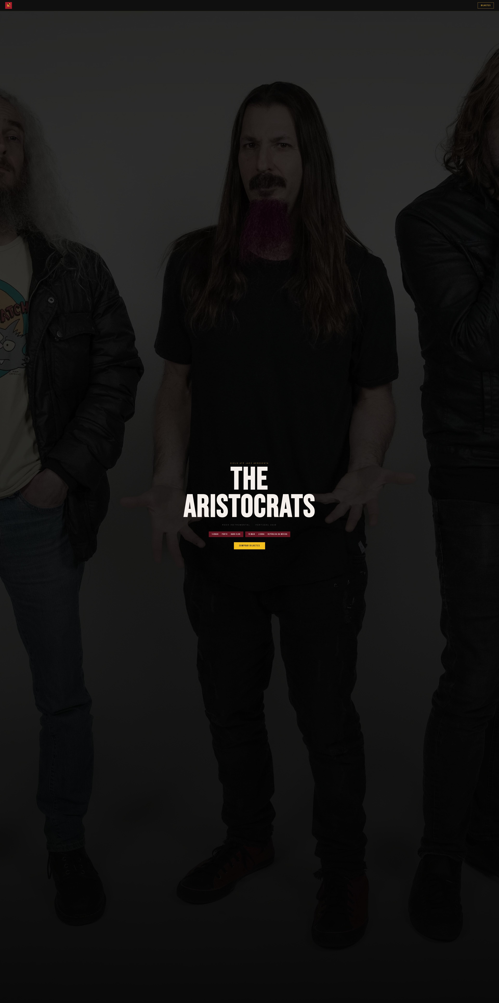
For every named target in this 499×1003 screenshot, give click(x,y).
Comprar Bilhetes (249, 545)
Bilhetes (486, 5)
